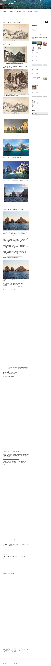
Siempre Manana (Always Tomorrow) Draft (38, 34)
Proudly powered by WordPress (13, 663)
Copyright (24, 11)
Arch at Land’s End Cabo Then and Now (15, 556)
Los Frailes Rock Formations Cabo (13, 209)
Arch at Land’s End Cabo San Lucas (13, 22)
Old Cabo (8, 3)
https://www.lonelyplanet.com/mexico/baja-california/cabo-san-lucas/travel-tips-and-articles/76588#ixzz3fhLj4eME (13, 372)
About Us (4, 11)
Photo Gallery (30, 11)
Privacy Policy (5, 663)
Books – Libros (11, 11)
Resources (36, 11)
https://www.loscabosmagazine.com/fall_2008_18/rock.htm (14, 286)
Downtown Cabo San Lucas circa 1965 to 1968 (39, 37)
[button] (34, 46)
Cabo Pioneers (18, 11)
